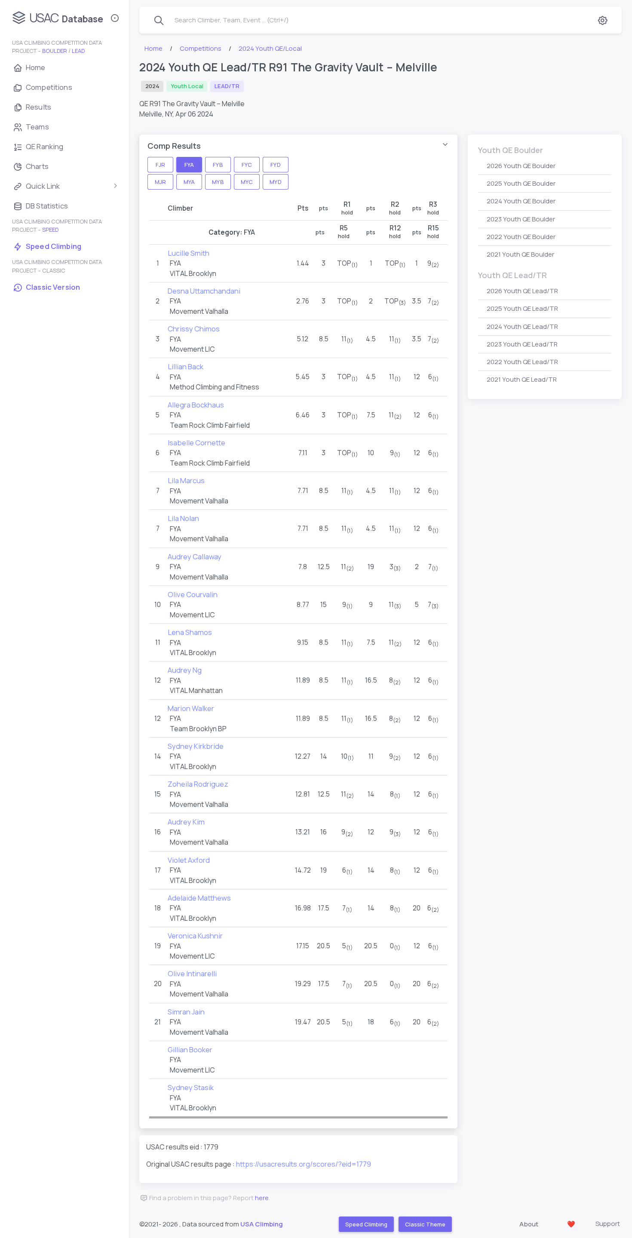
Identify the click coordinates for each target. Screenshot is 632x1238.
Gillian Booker (190, 1049)
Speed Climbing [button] (366, 1224)
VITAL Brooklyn (193, 273)
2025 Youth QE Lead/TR (522, 308)
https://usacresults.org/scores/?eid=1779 (303, 1164)
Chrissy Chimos (194, 329)
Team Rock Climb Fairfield (210, 425)
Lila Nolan (183, 518)
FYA (189, 164)
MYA (189, 181)
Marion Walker (191, 708)
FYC (247, 164)
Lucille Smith (188, 253)
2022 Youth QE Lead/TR (522, 361)
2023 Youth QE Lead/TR (522, 344)
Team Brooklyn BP (198, 728)
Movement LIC (192, 349)
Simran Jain (186, 1012)
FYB (218, 164)
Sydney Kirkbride (196, 746)
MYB (218, 181)
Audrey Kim (186, 822)
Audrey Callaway (194, 556)
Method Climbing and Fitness (214, 387)
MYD (275, 181)
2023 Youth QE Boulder (521, 219)
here (262, 1197)
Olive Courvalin (193, 594)
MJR (160, 181)
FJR (160, 164)
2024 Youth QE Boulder (521, 200)
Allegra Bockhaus (196, 405)
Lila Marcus (186, 480)
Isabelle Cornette (196, 442)
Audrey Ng (185, 670)
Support (607, 1223)
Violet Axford (189, 860)
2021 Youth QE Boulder (520, 254)
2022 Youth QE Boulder (521, 236)
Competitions (200, 48)
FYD (275, 164)
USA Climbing (261, 1224)
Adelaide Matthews (199, 898)
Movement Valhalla (199, 311)
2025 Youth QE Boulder (521, 183)
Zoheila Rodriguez (198, 784)
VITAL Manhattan (196, 690)
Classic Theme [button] (425, 1224)
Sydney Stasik (191, 1087)
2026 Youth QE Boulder (521, 165)
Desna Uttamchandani (204, 291)
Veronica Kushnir (195, 936)
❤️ (571, 1224)
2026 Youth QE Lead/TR (522, 290)
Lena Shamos (190, 632)
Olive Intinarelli (192, 973)
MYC (246, 181)
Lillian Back (185, 366)
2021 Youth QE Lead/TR (522, 379)
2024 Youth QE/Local (270, 48)
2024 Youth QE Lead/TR (522, 326)
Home (153, 48)
